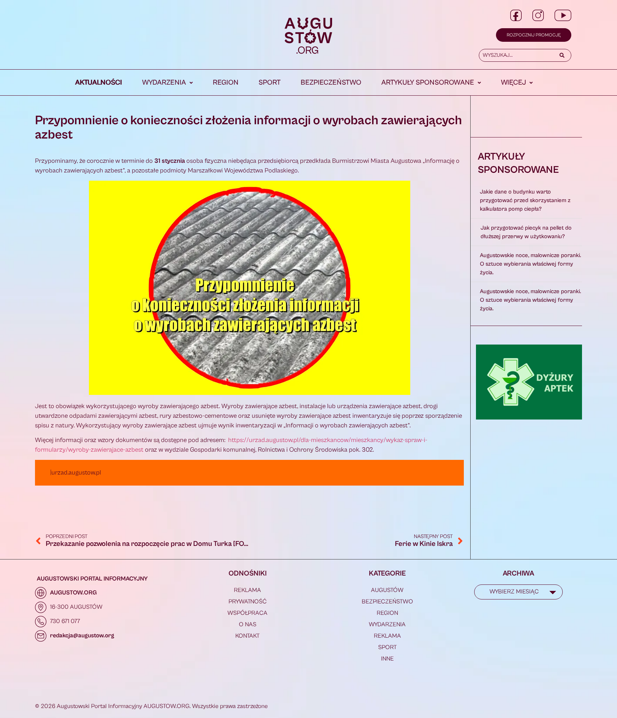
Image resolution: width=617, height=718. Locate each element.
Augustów (387, 590)
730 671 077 (65, 621)
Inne (387, 658)
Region (226, 83)
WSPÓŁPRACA (247, 613)
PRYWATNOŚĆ (248, 601)
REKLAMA (247, 590)
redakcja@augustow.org (82, 635)
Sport (270, 83)
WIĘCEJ (513, 83)
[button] (167, 83)
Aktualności (98, 83)
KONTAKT (247, 635)
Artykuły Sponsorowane (427, 83)
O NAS (247, 624)
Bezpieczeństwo (331, 83)
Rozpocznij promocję (534, 35)
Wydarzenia (164, 83)
